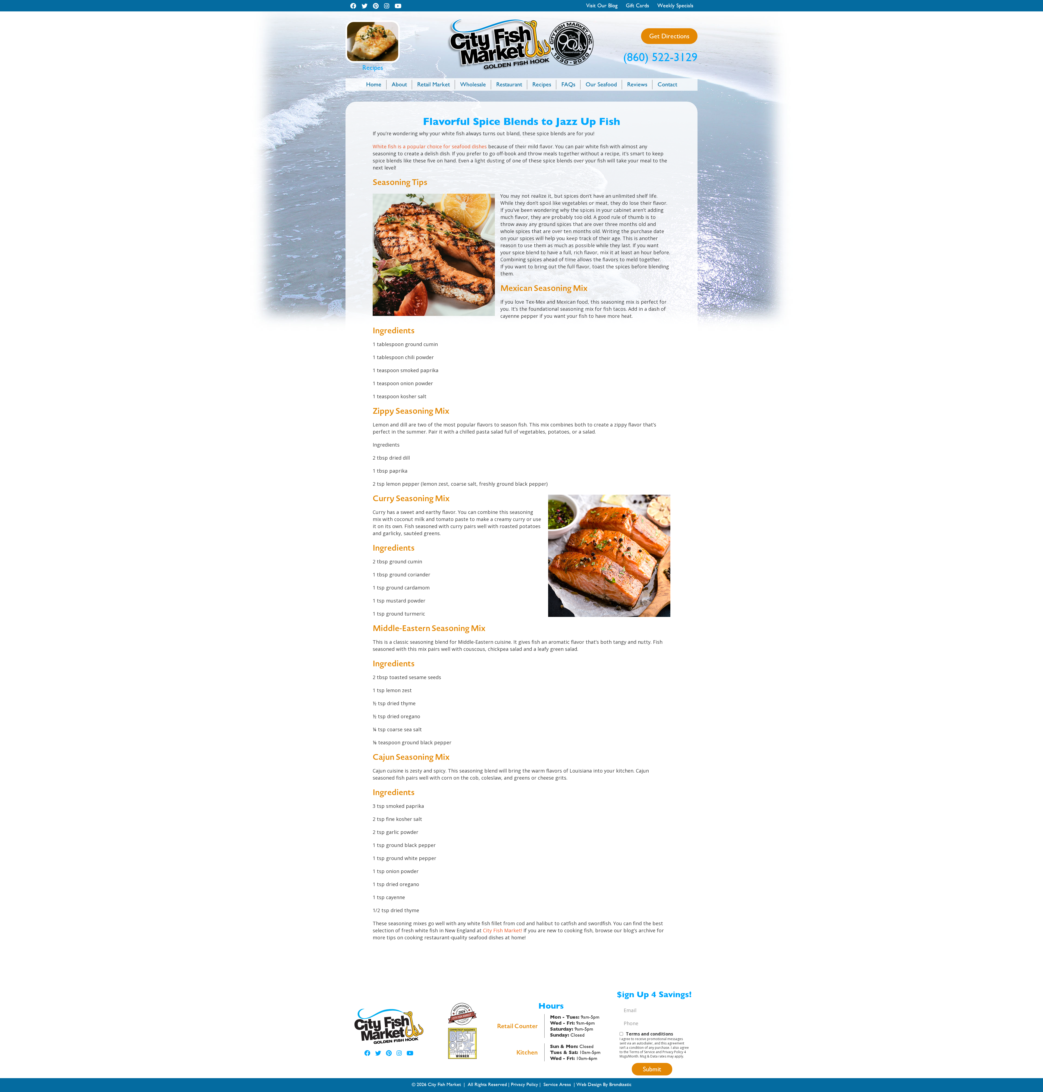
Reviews (637, 84)
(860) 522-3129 (660, 57)
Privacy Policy (524, 1084)
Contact (667, 84)
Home (373, 84)
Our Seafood (601, 84)
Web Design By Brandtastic (604, 1084)
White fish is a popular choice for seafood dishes (430, 146)
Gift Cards (637, 5)
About (399, 84)
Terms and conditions (649, 1034)
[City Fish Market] (521, 20)
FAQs (568, 84)
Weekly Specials (675, 5)
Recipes (541, 84)
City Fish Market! (502, 930)
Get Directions (669, 36)
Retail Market (433, 84)
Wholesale (473, 84)
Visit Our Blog (602, 5)
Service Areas (557, 1084)
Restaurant (509, 84)
